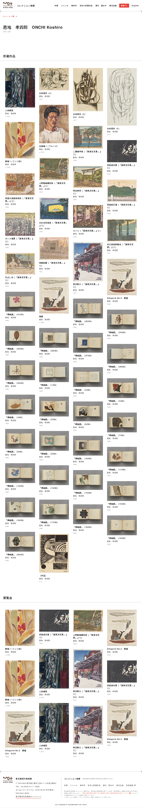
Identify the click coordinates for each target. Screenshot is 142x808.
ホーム (5, 16)
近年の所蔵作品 (86, 5)
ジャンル (64, 5)
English (135, 5)
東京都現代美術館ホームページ (28, 796)
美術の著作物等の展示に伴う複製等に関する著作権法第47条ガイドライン (106, 793)
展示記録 (113, 5)
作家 (56, 5)
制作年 (74, 5)
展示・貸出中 (101, 5)
